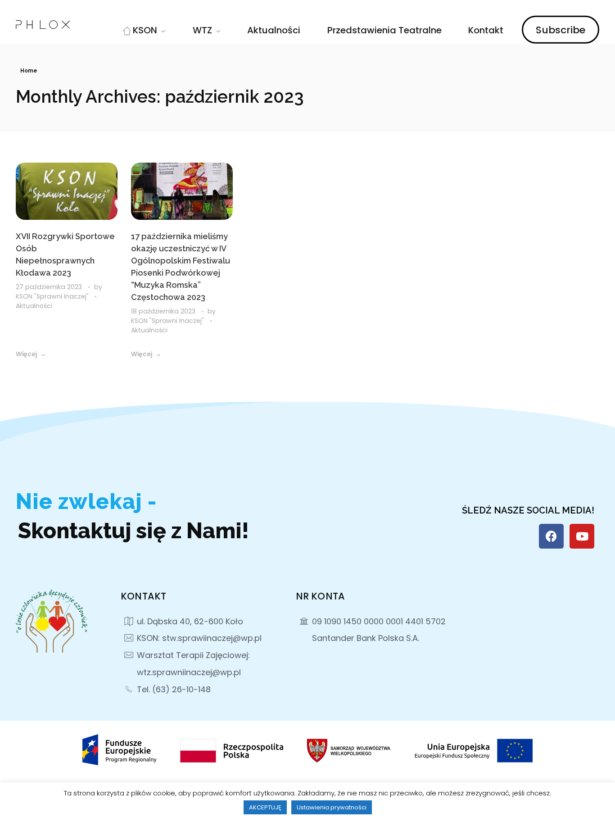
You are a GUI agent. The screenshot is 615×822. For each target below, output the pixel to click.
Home (28, 70)
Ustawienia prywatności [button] (331, 807)
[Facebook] (551, 536)
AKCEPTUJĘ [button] (265, 807)
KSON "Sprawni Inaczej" (53, 296)
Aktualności (34, 305)
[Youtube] (582, 536)
